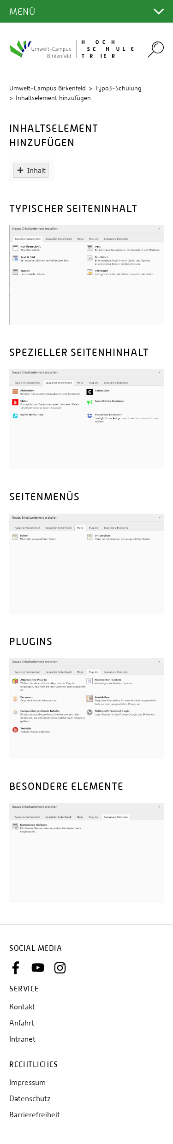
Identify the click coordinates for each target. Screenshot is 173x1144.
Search (156, 49)
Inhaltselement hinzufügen (53, 97)
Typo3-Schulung (118, 88)
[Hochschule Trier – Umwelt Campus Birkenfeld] (72, 48)
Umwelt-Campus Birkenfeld (47, 88)
